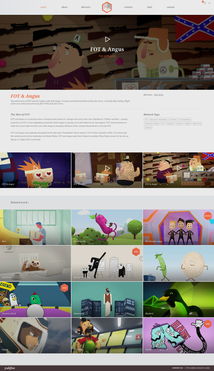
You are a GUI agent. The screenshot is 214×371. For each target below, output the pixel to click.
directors (85, 7)
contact (171, 7)
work (43, 7)
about (64, 7)
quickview (60, 241)
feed (149, 7)
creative (128, 7)
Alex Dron (158, 95)
